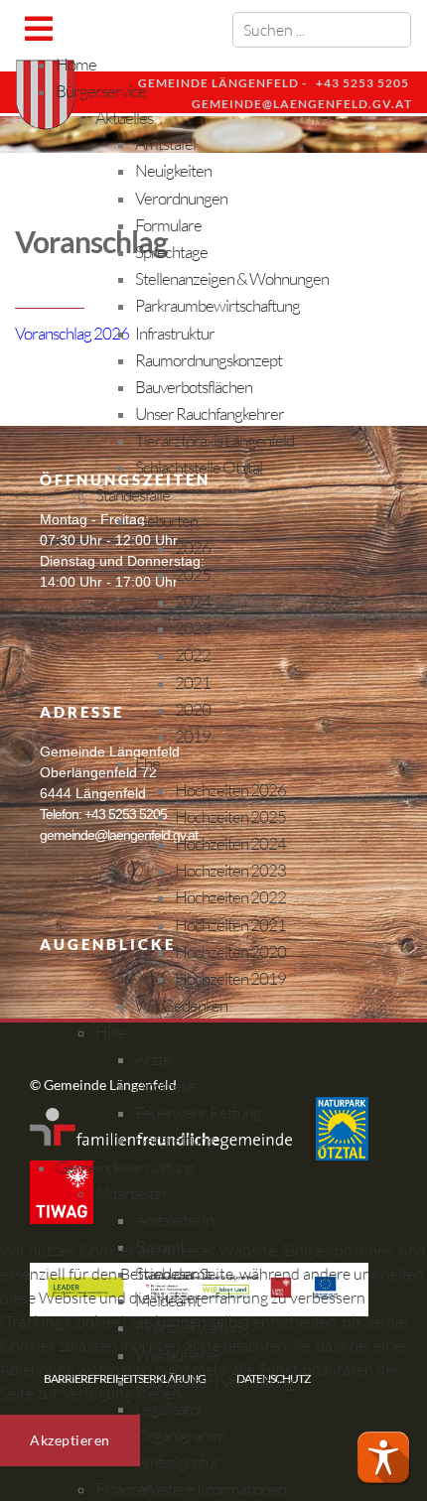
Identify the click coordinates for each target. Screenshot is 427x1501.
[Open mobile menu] (38, 28)
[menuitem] (76, 64)
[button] (383, 1457)
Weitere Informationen (213, 1488)
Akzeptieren (70, 1440)
